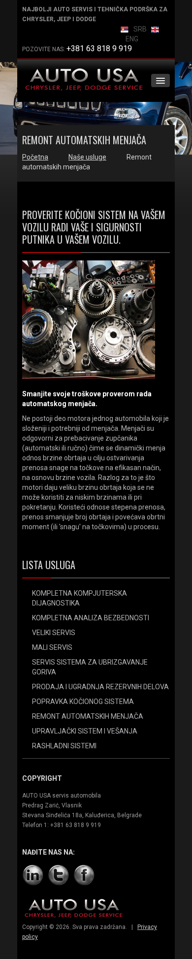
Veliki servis (53, 633)
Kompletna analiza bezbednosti (90, 618)
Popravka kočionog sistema (83, 701)
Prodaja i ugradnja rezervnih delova (100, 687)
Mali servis (52, 647)
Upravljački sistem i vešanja (84, 731)
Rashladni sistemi (64, 746)
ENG (132, 39)
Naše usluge (87, 157)
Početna (35, 157)
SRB (140, 29)
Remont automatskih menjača (87, 716)
